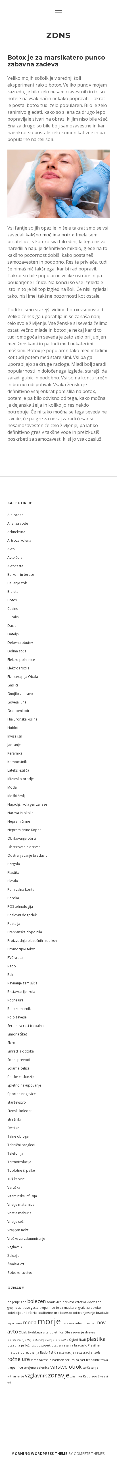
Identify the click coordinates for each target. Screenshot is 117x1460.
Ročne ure (15, 1000)
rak (52, 1351)
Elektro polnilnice (21, 659)
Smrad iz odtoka (20, 1051)
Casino (12, 608)
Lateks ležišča (18, 770)
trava (104, 1360)
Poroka (13, 898)
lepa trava (14, 1323)
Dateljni (13, 634)
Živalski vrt (15, 1264)
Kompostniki (17, 761)
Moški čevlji (16, 795)
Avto (11, 549)
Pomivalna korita (20, 889)
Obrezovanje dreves (23, 847)
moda (30, 1322)
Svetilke (13, 1127)
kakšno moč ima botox (50, 235)
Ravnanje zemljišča (22, 983)
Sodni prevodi (18, 1059)
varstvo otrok (66, 1366)
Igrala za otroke (89, 1308)
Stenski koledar (19, 1110)
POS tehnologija (20, 906)
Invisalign (14, 736)
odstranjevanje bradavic (50, 1340)
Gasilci (12, 685)
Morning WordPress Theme (39, 1453)
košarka (31, 1313)
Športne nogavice (21, 1093)
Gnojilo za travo (20, 693)
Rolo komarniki (19, 1008)
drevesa (68, 1302)
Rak (10, 974)
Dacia (11, 625)
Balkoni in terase (20, 574)
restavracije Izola (88, 1352)
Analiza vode (17, 523)
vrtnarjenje (15, 1376)
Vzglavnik (14, 1247)
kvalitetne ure (48, 1313)
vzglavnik (36, 1375)
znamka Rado (80, 1376)
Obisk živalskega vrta (34, 1332)
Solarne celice (18, 1068)
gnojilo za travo (18, 1308)
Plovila (12, 881)
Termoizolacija (19, 1161)
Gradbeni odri (18, 710)
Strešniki (14, 1119)
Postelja (13, 923)
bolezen (36, 1301)
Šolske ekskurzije (21, 1076)
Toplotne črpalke (21, 1170)
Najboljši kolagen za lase (27, 804)
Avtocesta (15, 566)
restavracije (65, 1352)
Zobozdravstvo (19, 1272)
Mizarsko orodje (20, 778)
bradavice (54, 1302)
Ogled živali (77, 1340)
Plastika (13, 872)
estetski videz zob (88, 1302)
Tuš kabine (16, 1179)
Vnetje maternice (20, 1204)
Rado (11, 966)
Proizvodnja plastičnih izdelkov (32, 940)
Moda (12, 787)
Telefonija (15, 1153)
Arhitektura (16, 532)
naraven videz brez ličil (79, 1323)
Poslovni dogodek (22, 915)
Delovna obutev (20, 642)
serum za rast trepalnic (82, 1360)
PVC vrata (15, 957)
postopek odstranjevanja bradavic (62, 1345)
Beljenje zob (17, 583)
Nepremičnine (18, 821)
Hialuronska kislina (22, 719)
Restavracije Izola (21, 991)
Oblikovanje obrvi (21, 838)
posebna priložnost (21, 1345)
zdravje (58, 1375)
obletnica (56, 1332)
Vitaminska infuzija (22, 1196)
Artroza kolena (19, 540)
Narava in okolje (20, 812)
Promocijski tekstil (21, 949)
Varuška (13, 1187)
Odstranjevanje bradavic (27, 855)
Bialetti (12, 591)
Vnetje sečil (16, 1221)
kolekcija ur (16, 1313)
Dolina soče (16, 651)
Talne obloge (18, 1136)
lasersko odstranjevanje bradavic (84, 1313)
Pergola (13, 864)
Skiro (11, 1042)
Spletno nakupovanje (24, 1085)
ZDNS (58, 35)
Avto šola (14, 557)
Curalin (13, 617)
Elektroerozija (18, 668)
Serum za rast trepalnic (25, 1025)
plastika (96, 1338)
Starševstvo (16, 1102)
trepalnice (15, 1367)
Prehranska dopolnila (24, 932)
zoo (94, 1376)
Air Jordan (15, 514)
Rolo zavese (17, 1017)
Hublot (12, 727)
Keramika (14, 753)
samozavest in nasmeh (47, 1360)
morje (49, 1321)
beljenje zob (16, 1302)
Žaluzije (13, 1255)
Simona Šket (17, 1034)
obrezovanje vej (19, 1340)
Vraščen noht (17, 1230)
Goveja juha (16, 702)
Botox (12, 600)
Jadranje (14, 744)
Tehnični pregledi (21, 1144)
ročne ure (18, 1359)
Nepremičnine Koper (24, 829)
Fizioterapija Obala (22, 676)
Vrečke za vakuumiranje (26, 1238)
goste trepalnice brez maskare (54, 1308)
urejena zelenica (36, 1367)
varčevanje (91, 1367)
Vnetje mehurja (19, 1213)
